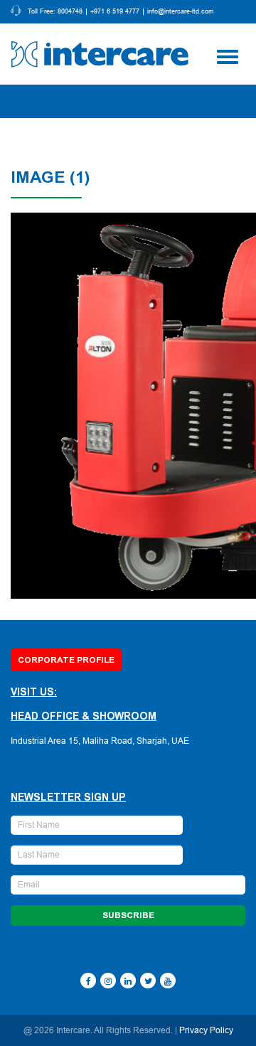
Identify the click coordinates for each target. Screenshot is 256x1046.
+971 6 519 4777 (114, 12)
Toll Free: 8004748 (55, 12)
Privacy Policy (206, 1030)
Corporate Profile (66, 660)
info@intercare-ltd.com (180, 12)
